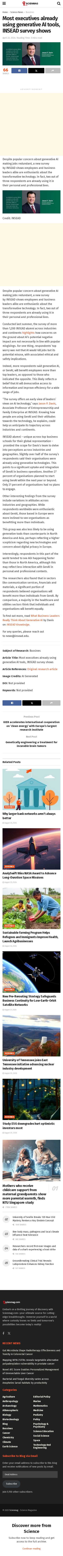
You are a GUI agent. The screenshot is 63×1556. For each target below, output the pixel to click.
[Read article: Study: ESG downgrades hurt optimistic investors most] (31, 1099)
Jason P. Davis (47, 403)
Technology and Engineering (42, 1446)
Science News (16, 12)
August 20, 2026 (10, 1073)
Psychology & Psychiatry (41, 1425)
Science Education (43, 1431)
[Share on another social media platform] (52, 70)
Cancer (6, 1433)
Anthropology (10, 1401)
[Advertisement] (31, 81)
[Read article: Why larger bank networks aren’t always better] (31, 789)
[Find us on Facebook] (3, 1334)
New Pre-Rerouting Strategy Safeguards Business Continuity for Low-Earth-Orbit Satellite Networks (29, 1001)
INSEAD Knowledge (17, 624)
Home (5, 12)
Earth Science (10, 1446)
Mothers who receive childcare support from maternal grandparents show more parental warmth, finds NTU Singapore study (24, 1194)
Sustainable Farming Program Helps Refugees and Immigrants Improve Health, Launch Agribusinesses (30, 937)
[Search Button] (58, 3)
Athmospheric (10, 1410)
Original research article (42, 669)
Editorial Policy (41, 1396)
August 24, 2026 (10, 946)
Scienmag (13, 1510)
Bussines (30, 12)
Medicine (38, 1410)
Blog (5, 1424)
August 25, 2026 (10, 823)
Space (36, 1440)
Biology (7, 1414)
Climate (7, 1442)
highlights (28, 332)
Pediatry (38, 1414)
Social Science (41, 1435)
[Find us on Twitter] (9, 1333)
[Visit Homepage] (31, 3)
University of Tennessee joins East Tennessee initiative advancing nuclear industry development (28, 1064)
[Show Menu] (4, 3)
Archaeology (9, 1405)
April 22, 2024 (9, 38)
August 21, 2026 (10, 1010)
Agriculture (9, 1396)
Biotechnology (11, 1419)
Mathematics (40, 1405)
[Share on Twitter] (36, 70)
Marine (37, 1401)
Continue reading (32, 1548)
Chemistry (8, 1437)
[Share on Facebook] (19, 70)
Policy (36, 1419)
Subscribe (11, 1483)
